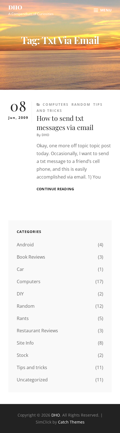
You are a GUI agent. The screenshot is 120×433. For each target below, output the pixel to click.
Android (25, 245)
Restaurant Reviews (37, 331)
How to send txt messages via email (65, 123)
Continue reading (55, 189)
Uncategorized (32, 380)
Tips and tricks (32, 367)
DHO (15, 7)
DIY (20, 294)
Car (20, 269)
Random (80, 104)
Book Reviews (31, 257)
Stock (22, 355)
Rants (23, 318)
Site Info (25, 343)
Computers (56, 104)
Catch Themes (71, 422)
